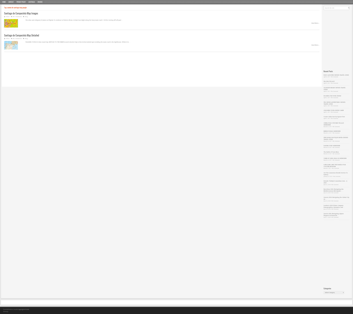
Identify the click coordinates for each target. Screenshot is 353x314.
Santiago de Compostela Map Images (21, 13)
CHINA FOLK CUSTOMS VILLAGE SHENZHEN (334, 124)
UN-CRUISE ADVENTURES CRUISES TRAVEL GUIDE (334, 103)
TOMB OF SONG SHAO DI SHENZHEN (335, 158)
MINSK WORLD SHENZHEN (332, 131)
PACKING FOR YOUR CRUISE (332, 96)
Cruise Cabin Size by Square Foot (334, 116)
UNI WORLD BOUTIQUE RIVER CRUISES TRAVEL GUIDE (336, 138)
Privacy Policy (21, 2)
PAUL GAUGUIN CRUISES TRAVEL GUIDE (336, 75)
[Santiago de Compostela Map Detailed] (11, 45)
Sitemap (5, 311)
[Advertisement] (59, 71)
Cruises (40, 2)
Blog (26, 16)
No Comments (17, 16)
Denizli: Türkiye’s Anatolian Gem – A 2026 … (335, 182)
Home (4, 2)
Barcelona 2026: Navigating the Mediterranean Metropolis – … (334, 190)
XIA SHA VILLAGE (329, 81)
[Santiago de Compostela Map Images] (11, 23)
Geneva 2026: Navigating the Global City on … (336, 198)
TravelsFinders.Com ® (10, 309)
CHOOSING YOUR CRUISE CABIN (334, 110)
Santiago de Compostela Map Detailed (21, 35)
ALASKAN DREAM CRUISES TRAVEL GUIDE (335, 88)
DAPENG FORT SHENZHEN (332, 145)
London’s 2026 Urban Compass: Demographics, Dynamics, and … (334, 206)
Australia (31, 2)
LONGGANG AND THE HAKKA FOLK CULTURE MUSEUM (335, 165)
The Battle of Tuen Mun (331, 152)
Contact (11, 2)
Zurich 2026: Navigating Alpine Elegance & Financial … (334, 214)
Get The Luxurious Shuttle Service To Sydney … (336, 173)
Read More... (315, 23)
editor (8, 16)
